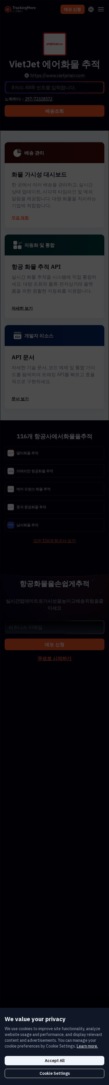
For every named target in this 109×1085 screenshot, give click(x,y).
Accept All (55, 1060)
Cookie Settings (55, 1073)
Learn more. (87, 1046)
